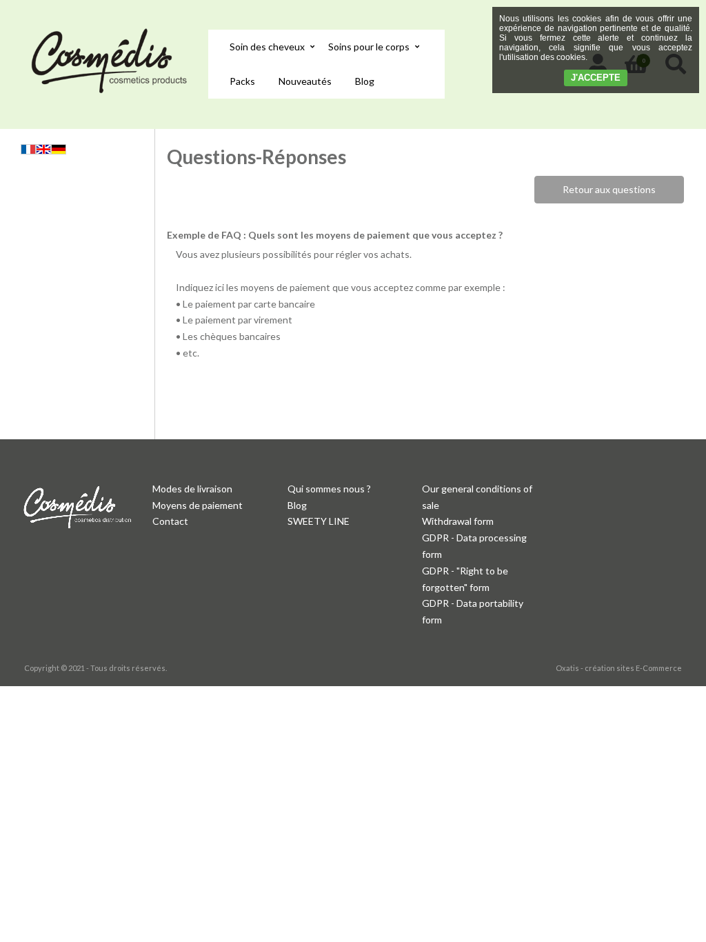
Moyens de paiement (197, 505)
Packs (242, 81)
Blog (364, 81)
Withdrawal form (458, 521)
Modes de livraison (192, 488)
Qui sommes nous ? (329, 488)
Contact (170, 521)
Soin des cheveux (267, 46)
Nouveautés (305, 81)
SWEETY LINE (319, 521)
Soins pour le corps (369, 46)
